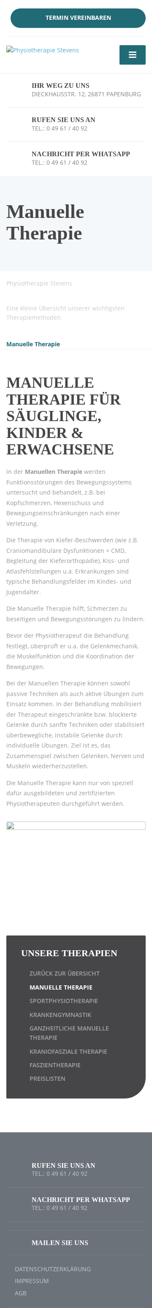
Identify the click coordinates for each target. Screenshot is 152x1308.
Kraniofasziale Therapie (68, 1051)
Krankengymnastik (60, 1015)
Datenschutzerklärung (53, 1269)
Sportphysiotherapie (64, 1001)
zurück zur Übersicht (65, 973)
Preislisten (47, 1078)
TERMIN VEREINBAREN (78, 18)
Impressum (32, 1281)
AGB (21, 1293)
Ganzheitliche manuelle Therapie (69, 1033)
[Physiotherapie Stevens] (42, 50)
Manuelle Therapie (61, 987)
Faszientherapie (55, 1065)
